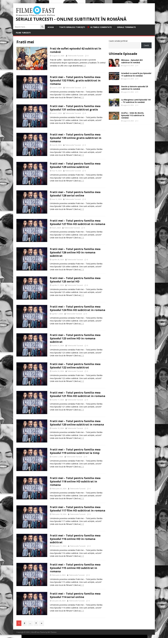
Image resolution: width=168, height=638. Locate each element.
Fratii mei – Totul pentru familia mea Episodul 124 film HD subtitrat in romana (77, 308)
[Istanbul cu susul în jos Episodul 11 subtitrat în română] (114, 78)
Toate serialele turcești (72, 27)
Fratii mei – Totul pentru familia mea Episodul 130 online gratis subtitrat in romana (75, 138)
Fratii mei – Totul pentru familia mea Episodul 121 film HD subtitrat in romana (77, 394)
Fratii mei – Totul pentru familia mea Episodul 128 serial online (75, 193)
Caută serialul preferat (118, 41)
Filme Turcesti (23, 32)
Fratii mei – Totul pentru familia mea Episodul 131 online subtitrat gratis (75, 107)
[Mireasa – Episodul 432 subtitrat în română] (114, 65)
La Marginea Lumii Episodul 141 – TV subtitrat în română (136, 100)
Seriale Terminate (126, 27)
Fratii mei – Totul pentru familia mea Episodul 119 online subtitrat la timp (75, 451)
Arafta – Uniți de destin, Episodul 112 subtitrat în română (132, 115)
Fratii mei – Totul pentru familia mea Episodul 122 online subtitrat (75, 365)
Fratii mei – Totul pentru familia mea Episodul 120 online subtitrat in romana (77, 422)
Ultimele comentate (101, 27)
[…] (84, 65)
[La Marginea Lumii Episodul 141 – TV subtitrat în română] (114, 105)
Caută (146, 45)
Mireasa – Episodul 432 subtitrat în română (132, 61)
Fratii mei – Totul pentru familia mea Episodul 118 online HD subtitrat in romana (75, 481)
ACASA (51, 27)
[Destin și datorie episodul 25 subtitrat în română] (114, 91)
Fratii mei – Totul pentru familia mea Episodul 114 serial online (75, 595)
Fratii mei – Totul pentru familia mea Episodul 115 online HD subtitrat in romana (75, 568)
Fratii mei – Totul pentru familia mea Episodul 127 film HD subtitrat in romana (77, 222)
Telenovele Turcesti (75, 55)
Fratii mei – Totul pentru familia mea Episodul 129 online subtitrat (75, 165)
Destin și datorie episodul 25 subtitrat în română (134, 87)
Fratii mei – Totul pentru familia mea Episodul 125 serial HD (75, 279)
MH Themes (52, 632)
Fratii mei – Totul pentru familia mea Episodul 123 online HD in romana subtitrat (75, 338)
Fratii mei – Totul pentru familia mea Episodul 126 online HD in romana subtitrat (75, 252)
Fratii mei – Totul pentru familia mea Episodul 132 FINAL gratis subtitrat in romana (75, 80)
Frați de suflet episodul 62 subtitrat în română (75, 50)
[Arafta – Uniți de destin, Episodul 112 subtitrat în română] (114, 118)
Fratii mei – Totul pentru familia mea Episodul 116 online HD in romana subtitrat (75, 539)
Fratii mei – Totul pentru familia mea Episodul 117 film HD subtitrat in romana (77, 508)
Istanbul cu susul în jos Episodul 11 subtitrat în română (136, 74)
